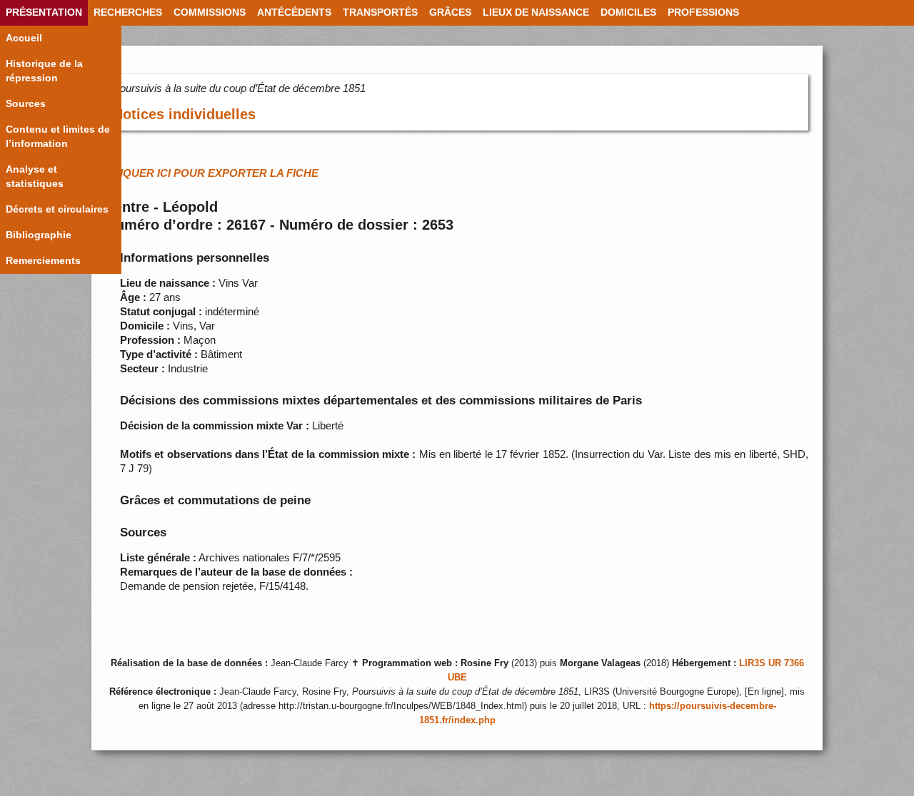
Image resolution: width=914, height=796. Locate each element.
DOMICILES (628, 12)
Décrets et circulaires (57, 209)
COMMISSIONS (210, 12)
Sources (26, 103)
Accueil (24, 38)
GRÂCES (450, 12)
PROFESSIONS (703, 12)
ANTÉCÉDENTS (294, 12)
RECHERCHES (128, 12)
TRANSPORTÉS (380, 12)
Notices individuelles (184, 114)
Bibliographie (38, 235)
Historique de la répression (44, 70)
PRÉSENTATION (44, 12)
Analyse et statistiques (35, 176)
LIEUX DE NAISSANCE (536, 12)
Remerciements (43, 260)
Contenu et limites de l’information (58, 136)
